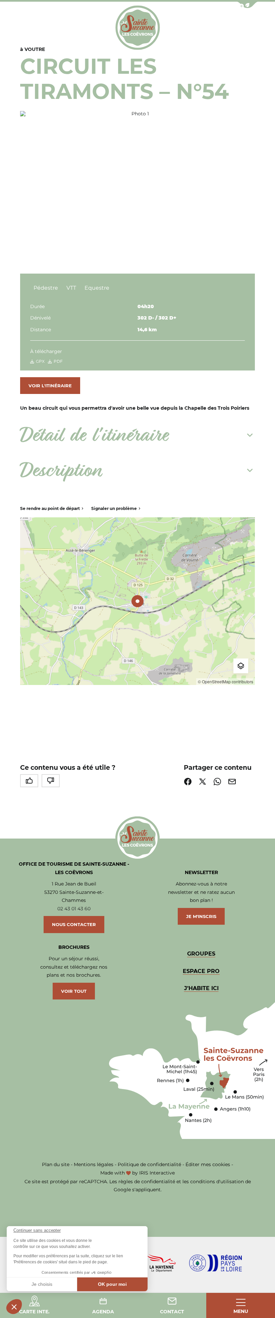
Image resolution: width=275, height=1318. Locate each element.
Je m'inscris (201, 916)
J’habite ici (201, 988)
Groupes (201, 954)
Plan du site (55, 1164)
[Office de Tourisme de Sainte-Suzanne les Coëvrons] (137, 27)
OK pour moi (112, 1284)
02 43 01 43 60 (74, 909)
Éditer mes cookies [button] (207, 1164)
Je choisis (42, 1284)
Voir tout (74, 991)
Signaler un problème (114, 509)
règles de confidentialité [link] (146, 1182)
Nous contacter (74, 924)
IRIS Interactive (157, 1173)
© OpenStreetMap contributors (225, 681)
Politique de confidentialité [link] (149, 1164)
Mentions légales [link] (93, 1164)
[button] (14, 1307)
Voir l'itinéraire (50, 385)
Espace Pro (201, 971)
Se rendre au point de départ (50, 509)
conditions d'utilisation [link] (217, 1182)
